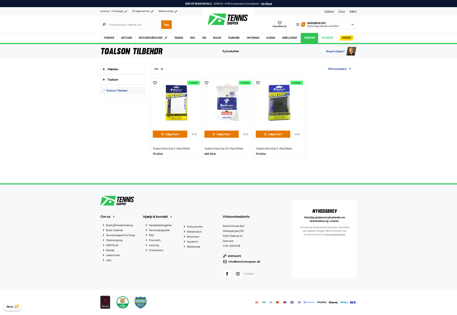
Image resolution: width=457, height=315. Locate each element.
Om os (341, 11)
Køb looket (289, 37)
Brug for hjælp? (335, 51)
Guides (270, 37)
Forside (109, 37)
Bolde (217, 37)
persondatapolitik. (335, 234)
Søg (166, 24)
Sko (192, 37)
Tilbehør (234, 37)
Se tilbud (266, 3)
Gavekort (329, 11)
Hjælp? (353, 11)
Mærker (309, 37)
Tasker (178, 37)
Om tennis (253, 37)
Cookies (249, 273)
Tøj (204, 37)
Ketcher (126, 37)
